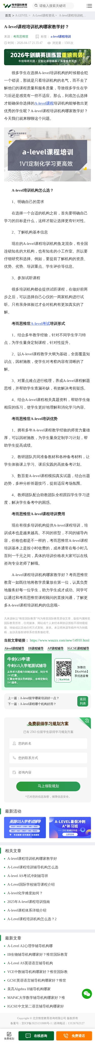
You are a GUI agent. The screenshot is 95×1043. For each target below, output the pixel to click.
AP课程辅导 (55, 648)
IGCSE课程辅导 (78, 648)
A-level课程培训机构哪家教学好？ (74, 15)
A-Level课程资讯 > (44, 15)
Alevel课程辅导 (14, 648)
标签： (45, 36)
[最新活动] (25, 827)
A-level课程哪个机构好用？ (38, 704)
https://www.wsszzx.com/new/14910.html (59, 640)
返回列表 (83, 701)
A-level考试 (40, 324)
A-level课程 (44, 103)
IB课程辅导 (36, 648)
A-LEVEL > (22, 15)
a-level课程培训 (61, 36)
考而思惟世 (20, 36)
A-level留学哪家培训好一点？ (39, 698)
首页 (8, 15)
